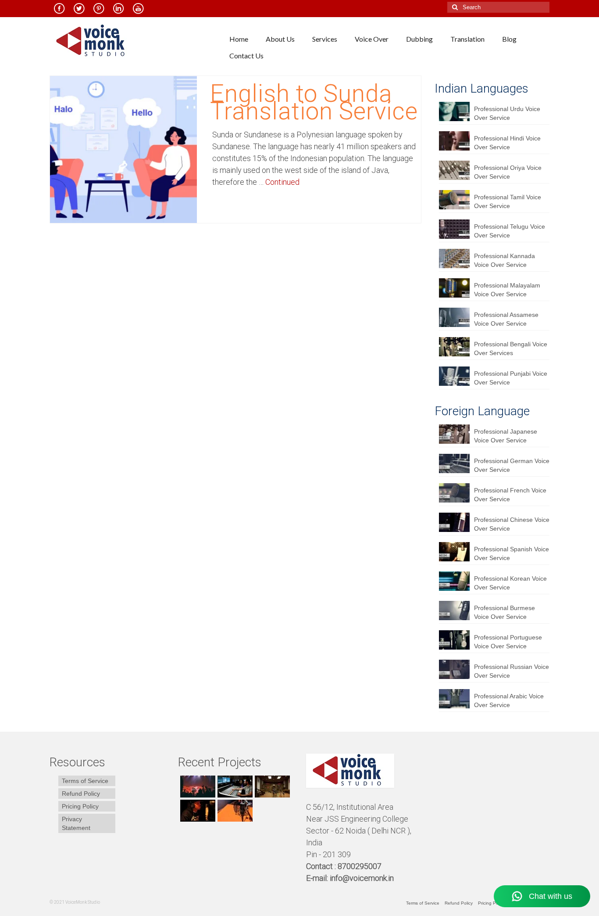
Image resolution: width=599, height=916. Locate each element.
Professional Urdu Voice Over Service (507, 113)
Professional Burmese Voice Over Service (504, 612)
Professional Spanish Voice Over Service (511, 553)
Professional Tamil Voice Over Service (507, 201)
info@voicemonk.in (362, 878)
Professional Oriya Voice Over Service (508, 172)
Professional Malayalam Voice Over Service (507, 290)
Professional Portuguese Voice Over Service (508, 642)
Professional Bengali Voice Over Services (510, 348)
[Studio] (196, 811)
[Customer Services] (196, 786)
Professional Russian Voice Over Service (511, 671)
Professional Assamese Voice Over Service (506, 319)
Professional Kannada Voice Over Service (504, 260)
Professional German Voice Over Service (511, 465)
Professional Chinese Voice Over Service (511, 524)
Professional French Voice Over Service (510, 495)
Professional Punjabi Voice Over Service (510, 378)
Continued (282, 182)
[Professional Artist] (234, 786)
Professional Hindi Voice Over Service (507, 143)
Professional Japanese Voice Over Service (505, 436)
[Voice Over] (234, 811)
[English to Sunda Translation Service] (123, 148)
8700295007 (360, 866)
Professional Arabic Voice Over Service (509, 700)
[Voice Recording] (271, 786)
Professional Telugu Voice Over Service (509, 231)
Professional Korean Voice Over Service (510, 583)
